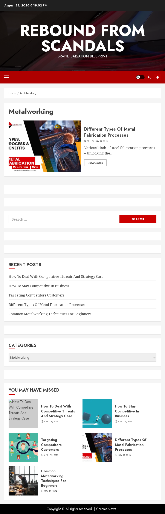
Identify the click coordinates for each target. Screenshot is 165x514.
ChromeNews (106, 508)
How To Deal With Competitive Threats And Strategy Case (56, 276)
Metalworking (20, 166)
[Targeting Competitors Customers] (23, 447)
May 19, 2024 (101, 141)
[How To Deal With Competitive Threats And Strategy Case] (23, 413)
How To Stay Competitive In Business (39, 286)
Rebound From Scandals (82, 38)
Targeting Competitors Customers (36, 295)
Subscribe (157, 77)
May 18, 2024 (50, 491)
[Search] (149, 77)
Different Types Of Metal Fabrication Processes (109, 132)
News (35, 166)
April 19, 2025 (51, 421)
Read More (95, 163)
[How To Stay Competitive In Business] (97, 413)
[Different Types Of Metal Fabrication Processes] (45, 146)
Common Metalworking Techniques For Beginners (50, 314)
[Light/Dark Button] (140, 77)
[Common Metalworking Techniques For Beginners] (23, 480)
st (88, 141)
